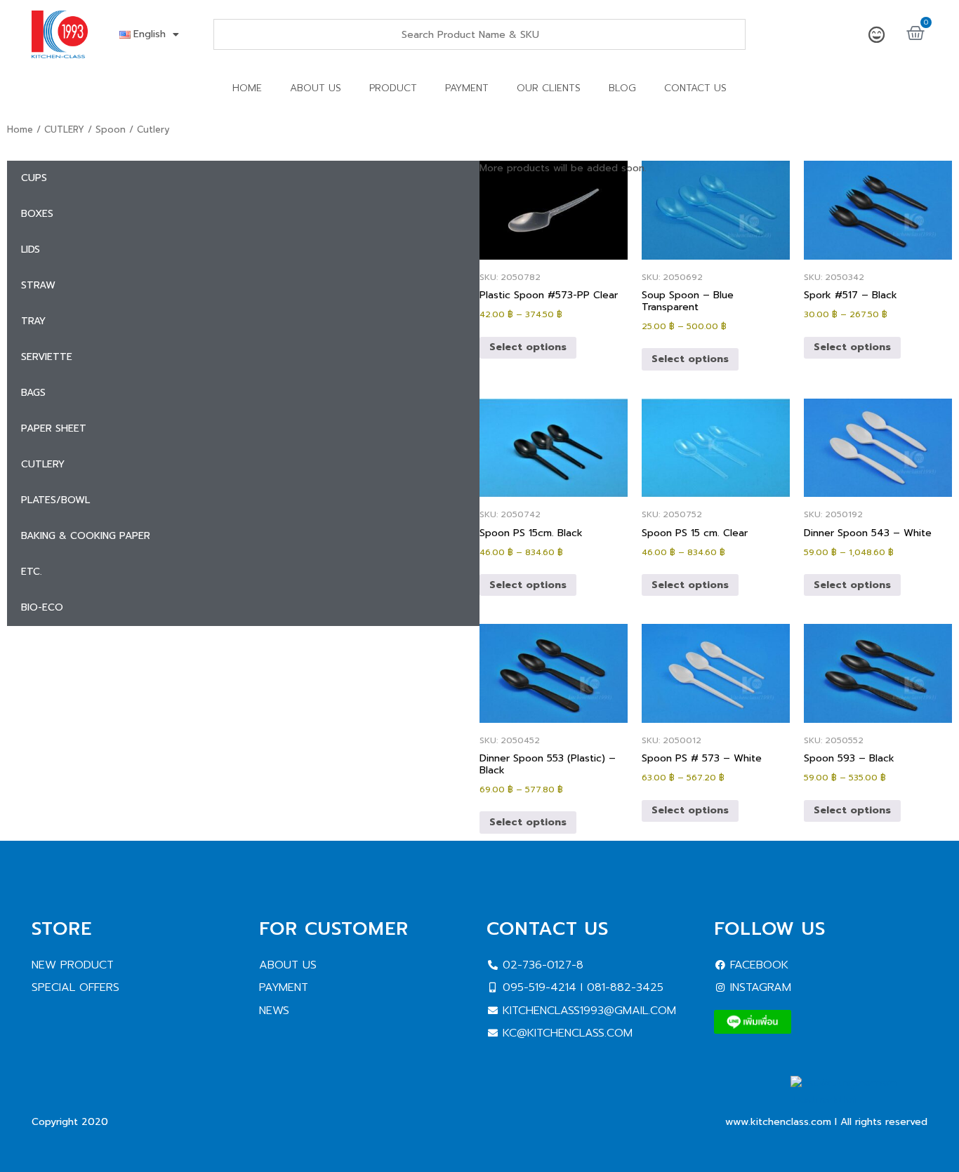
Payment (467, 88)
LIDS (30, 249)
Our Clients (549, 88)
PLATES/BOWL (55, 500)
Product (393, 88)
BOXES (37, 213)
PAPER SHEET (53, 428)
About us (315, 88)
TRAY (33, 321)
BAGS (33, 392)
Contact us (695, 88)
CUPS (34, 178)
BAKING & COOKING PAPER (85, 535)
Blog (622, 88)
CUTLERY (64, 129)
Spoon (110, 129)
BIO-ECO (42, 607)
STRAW (38, 285)
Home (247, 88)
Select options (528, 347)
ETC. (31, 571)
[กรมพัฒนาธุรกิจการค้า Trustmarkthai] (859, 1099)
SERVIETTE (46, 356)
